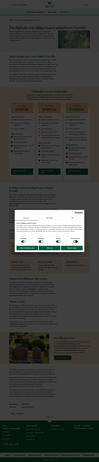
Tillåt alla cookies (71, 248)
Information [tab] (49, 218)
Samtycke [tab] (26, 218)
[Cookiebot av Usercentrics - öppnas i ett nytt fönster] (76, 213)
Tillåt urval (49, 248)
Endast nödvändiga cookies (27, 248)
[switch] (41, 241)
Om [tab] (73, 218)
